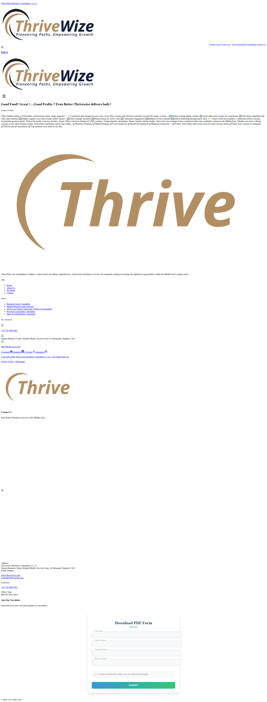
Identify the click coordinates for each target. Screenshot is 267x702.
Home (212, 45)
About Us (219, 45)
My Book (246, 45)
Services (227, 45)
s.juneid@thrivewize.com (12, 578)
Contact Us (261, 45)
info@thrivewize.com (10, 347)
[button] (11, 699)
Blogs (253, 45)
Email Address (100, 640)
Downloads (237, 45)
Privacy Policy (7, 361)
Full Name (99, 631)
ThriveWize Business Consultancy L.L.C (19, 3)
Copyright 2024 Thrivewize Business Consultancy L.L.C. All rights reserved (35, 357)
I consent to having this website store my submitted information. (123, 674)
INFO (4, 52)
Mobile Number (101, 659)
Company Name (101, 649)
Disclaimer (20, 361)
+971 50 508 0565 (9, 330)
